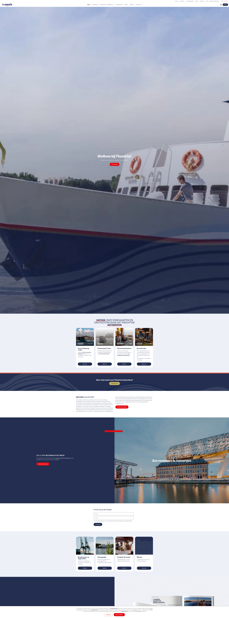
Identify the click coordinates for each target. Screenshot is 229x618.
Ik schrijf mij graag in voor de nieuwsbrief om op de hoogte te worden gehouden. (113, 520)
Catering (132, 4)
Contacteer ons (114, 383)
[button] (114, 4)
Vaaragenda (95, 4)
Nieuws (196, 1)
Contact (225, 4)
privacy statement (138, 611)
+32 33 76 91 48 (224, 1)
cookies (151, 608)
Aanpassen (108, 614)
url (76, 509)
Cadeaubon (202, 1)
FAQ (207, 1)
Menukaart (182, 1)
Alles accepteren (119, 614)
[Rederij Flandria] (7, 4)
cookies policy (135, 609)
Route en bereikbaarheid (214, 1)
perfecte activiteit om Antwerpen (62, 458)
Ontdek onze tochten (122, 407)
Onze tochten (115, 164)
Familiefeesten (119, 4)
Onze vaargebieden (190, 1)
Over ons (176, 1)
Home (88, 4)
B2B (126, 4)
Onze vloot (138, 4)
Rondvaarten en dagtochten (106, 4)
